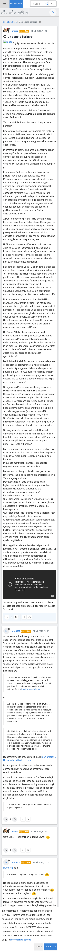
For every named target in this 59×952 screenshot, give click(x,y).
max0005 (16, 631)
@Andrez (8, 867)
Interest (12, 13)
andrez (15, 31)
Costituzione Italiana (30, 689)
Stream (4, 13)
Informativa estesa (20, 939)
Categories (23, 13)
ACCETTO (50, 946)
